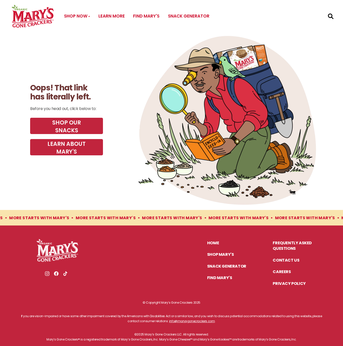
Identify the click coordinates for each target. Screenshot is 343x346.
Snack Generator (188, 16)
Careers (282, 272)
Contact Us (286, 260)
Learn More (111, 16)
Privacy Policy (289, 283)
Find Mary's (146, 16)
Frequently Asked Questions (292, 246)
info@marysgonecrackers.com (192, 321)
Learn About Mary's (66, 147)
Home (213, 243)
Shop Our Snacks (66, 126)
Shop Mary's (220, 254)
